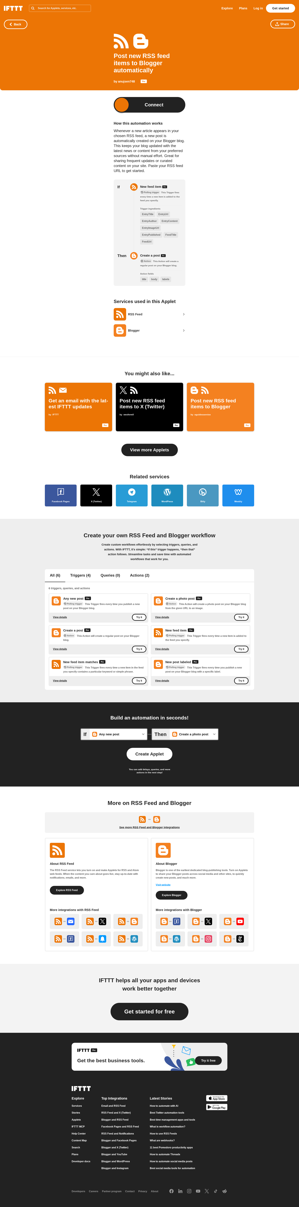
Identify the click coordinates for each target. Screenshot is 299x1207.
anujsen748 (126, 81)
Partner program (111, 1191)
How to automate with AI (164, 1106)
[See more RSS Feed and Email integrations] (64, 921)
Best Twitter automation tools (167, 1112)
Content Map (79, 1140)
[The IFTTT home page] (13, 8)
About (154, 1191)
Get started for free (149, 1011)
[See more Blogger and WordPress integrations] (170, 938)
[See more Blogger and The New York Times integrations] (234, 938)
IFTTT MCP (78, 1126)
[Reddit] (224, 1191)
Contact (130, 1191)
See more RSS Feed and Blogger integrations (149, 827)
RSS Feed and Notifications (117, 1133)
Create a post (150, 255)
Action (172, 603)
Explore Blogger (171, 895)
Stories (76, 1112)
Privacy (142, 1191)
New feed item (151, 186)
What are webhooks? (162, 1140)
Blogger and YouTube (114, 1154)
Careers (93, 1191)
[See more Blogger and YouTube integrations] (234, 921)
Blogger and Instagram (114, 1168)
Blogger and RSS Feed (114, 1119)
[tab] (55, 575)
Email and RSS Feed (113, 1106)
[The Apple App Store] (216, 1098)
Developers (78, 1191)
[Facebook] (171, 1191)
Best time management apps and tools (172, 1119)
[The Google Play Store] (216, 1108)
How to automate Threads (165, 1154)
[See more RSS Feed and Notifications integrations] (96, 938)
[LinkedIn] (180, 1191)
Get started (280, 8)
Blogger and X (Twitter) (114, 1147)
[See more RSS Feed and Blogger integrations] (128, 921)
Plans (243, 8)
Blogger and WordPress (115, 1161)
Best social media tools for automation (172, 1168)
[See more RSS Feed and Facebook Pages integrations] (64, 938)
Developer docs (81, 1161)
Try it (139, 617)
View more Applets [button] (149, 449)
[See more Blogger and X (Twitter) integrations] (202, 921)
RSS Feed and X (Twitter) (116, 1112)
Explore (227, 8)
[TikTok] (215, 1191)
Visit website (163, 885)
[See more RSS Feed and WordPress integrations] (128, 938)
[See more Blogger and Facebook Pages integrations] (170, 921)
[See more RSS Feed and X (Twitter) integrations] (96, 921)
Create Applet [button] (149, 754)
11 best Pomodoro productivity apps (171, 1147)
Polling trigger (74, 603)
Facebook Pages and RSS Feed (120, 1126)
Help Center (79, 1133)
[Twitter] (207, 1191)
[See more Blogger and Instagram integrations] (202, 938)
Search (76, 1147)
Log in (258, 8)
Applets (76, 1119)
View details (60, 617)
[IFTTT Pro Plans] (144, 82)
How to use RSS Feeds (163, 1133)
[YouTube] (198, 1191)
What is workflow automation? (167, 1126)
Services (77, 1106)
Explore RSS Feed (67, 890)
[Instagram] (189, 1191)
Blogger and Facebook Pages (119, 1140)
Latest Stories (161, 1098)
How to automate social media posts (171, 1161)
